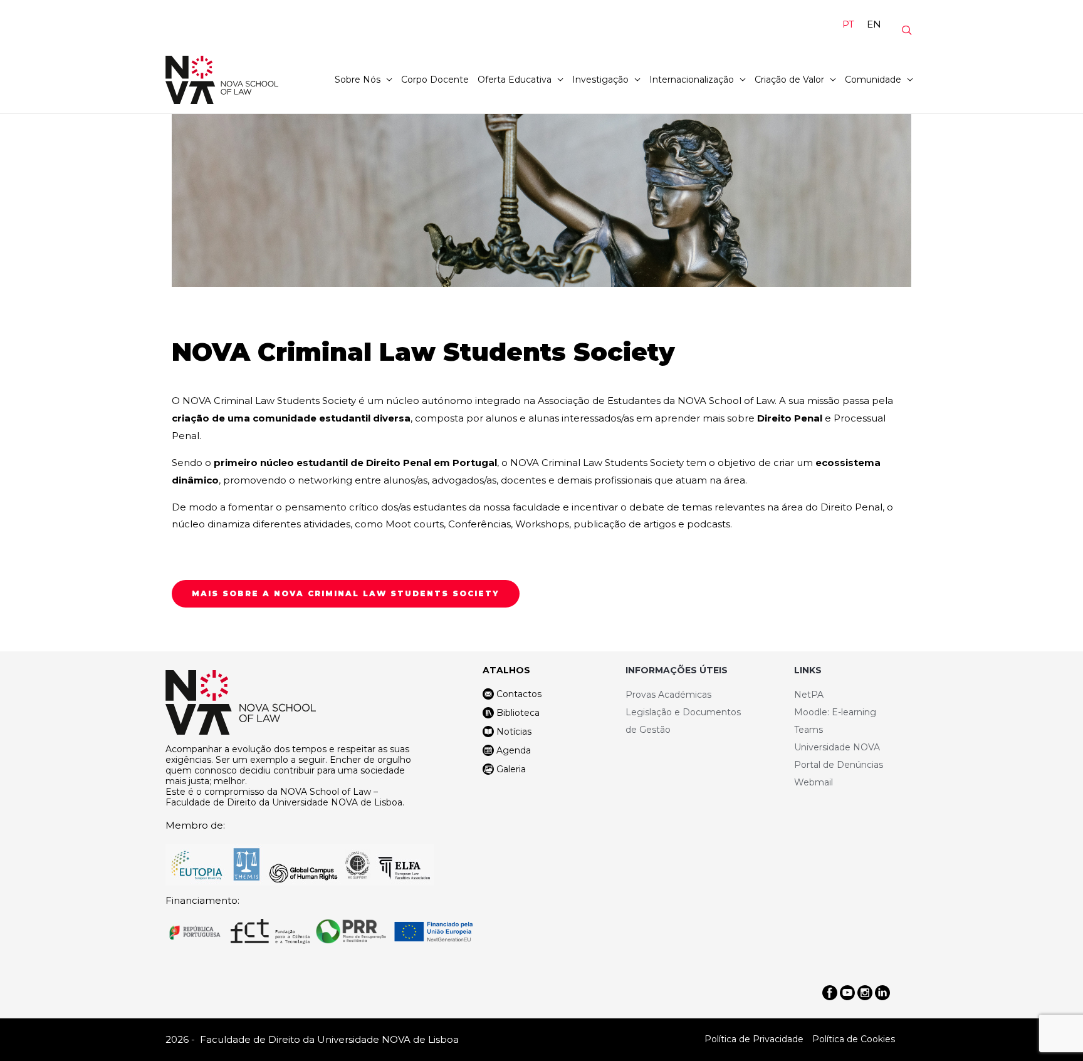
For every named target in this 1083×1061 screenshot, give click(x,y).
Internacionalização (691, 79)
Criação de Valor (789, 79)
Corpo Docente (435, 79)
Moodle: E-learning (835, 712)
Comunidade (873, 79)
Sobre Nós (357, 79)
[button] (346, 594)
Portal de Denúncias (838, 764)
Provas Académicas (668, 694)
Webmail (813, 782)
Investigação (600, 79)
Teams (808, 729)
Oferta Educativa (515, 79)
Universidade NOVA (837, 747)
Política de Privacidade (753, 1039)
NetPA (809, 694)
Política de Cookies (853, 1039)
